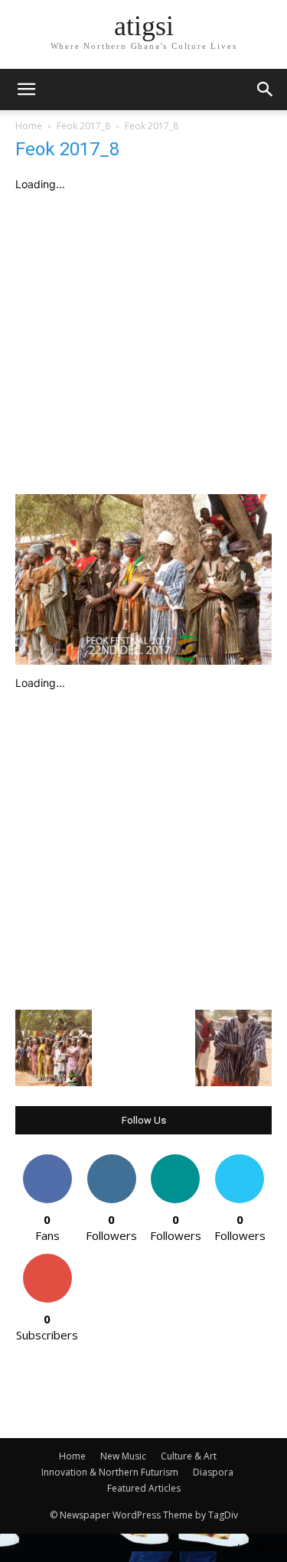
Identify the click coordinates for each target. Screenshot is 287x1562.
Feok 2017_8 (83, 125)
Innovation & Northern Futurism (109, 1472)
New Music (123, 1456)
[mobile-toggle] (26, 89)
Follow (111, 1160)
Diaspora (213, 1472)
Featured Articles (144, 1488)
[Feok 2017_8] (143, 660)
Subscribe (47, 1259)
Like (47, 1160)
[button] (265, 89)
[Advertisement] (143, 343)
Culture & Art (189, 1456)
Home (28, 125)
